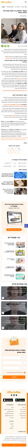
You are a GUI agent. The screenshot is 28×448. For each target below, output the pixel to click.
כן (17, 150)
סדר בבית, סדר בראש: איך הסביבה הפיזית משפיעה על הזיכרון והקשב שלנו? (8, 191)
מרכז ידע (17, 7)
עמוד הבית (24, 7)
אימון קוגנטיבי (10, 7)
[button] (26, 226)
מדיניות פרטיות (23, 441)
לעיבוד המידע (21, 78)
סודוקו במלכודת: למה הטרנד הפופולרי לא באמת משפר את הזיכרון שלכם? (7, 183)
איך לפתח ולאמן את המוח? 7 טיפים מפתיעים (9, 251)
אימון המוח (12, 115)
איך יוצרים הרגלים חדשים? (10, 259)
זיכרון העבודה (9, 58)
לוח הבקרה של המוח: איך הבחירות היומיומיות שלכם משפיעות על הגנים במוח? (7, 175)
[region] (14, 441)
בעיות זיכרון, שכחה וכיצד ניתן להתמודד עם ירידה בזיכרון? (9, 275)
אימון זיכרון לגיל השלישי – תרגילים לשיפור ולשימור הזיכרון (9, 244)
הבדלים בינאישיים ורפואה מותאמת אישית (9, 267)
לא (10, 150)
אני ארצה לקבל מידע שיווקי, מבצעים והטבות (15, 372)
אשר (14, 445)
